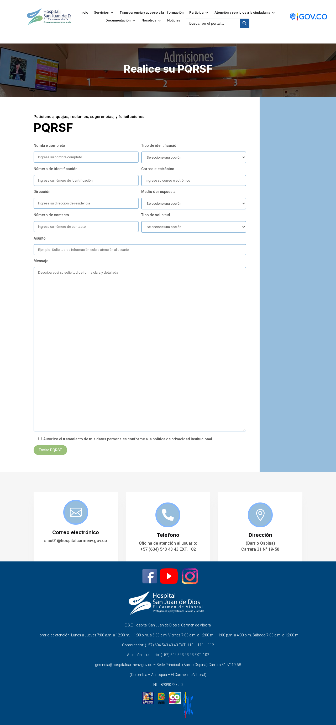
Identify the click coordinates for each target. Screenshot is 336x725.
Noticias (173, 20)
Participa (196, 12)
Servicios (101, 12)
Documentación (118, 20)
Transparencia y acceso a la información (151, 12)
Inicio (84, 12)
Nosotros (148, 20)
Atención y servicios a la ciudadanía (242, 12)
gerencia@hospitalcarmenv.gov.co (124, 665)
